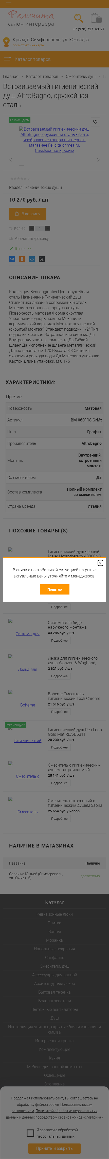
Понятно (54, 589)
